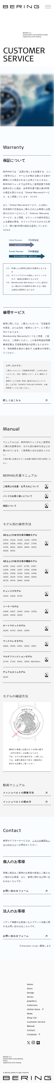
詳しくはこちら (12, 400)
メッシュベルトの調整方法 (18, 792)
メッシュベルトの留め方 (17, 801)
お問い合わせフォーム (16, 890)
